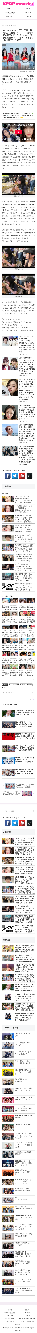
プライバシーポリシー (27, 1321)
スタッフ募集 (10, 1321)
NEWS (5, 684)
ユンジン (6, 687)
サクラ (30, 684)
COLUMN (10, 1315)
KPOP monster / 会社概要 (27, 1318)
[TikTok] (29, 476)
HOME (10, 1310)
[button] (33, 693)
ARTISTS (27, 1313)
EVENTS (27, 1315)
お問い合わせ (18, 1324)
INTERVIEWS (9, 1318)
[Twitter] (15, 476)
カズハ (23, 684)
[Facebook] (7, 476)
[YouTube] (22, 476)
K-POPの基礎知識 (9, 1313)
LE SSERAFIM (15, 684)
